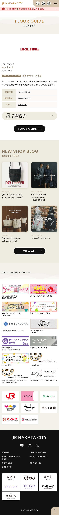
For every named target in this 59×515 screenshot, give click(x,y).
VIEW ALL (29, 251)
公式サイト (22, 104)
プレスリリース (35, 463)
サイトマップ (7, 467)
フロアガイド (13, 272)
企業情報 (5, 452)
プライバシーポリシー (38, 452)
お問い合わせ (7, 463)
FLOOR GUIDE (27, 128)
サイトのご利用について (39, 456)
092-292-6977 (24, 98)
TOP (3, 272)
